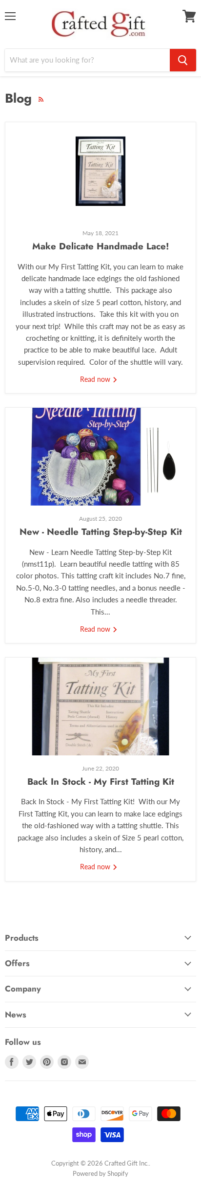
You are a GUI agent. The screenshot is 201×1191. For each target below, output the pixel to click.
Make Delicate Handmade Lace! (100, 246)
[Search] (183, 60)
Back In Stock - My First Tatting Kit (100, 781)
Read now (96, 379)
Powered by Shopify (100, 1173)
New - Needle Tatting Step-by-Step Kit (101, 531)
